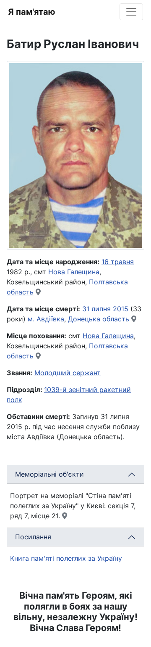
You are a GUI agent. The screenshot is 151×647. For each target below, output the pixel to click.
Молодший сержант (67, 373)
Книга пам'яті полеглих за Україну (66, 558)
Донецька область (98, 319)
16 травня (118, 261)
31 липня (96, 309)
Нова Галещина (73, 272)
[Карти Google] (38, 292)
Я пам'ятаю (31, 12)
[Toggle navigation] (131, 11)
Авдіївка (50, 319)
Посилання (33, 537)
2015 (120, 309)
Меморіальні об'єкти (49, 474)
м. (32, 319)
